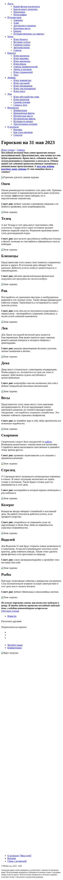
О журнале (13, 127)
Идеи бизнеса (20, 39)
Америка (18, 20)
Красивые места (21, 28)
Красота (11, 53)
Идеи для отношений (24, 88)
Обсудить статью (10, 611)
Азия (16, 23)
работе (48, 441)
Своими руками (21, 102)
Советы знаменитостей (25, 66)
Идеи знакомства (22, 80)
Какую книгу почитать (25, 9)
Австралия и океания (24, 25)
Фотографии (20, 14)
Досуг (10, 3)
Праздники (19, 12)
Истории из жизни (23, 121)
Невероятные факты (24, 113)
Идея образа (19, 64)
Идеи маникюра (21, 61)
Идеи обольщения (22, 85)
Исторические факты (24, 118)
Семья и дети (20, 105)
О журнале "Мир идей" (19, 855)
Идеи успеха (7, 150)
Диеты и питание (22, 69)
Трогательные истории (25, 124)
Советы (17, 50)
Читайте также (15, 645)
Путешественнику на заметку (28, 34)
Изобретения (20, 110)
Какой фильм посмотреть (26, 6)
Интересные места (23, 116)
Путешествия (14, 17)
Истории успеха (21, 42)
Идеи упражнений (23, 72)
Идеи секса (19, 91)
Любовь (11, 77)
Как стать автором (23, 132)
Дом (9, 94)
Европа (17, 31)
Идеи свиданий (21, 83)
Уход (15, 75)
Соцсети (17, 135)
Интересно (13, 107)
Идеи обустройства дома (26, 96)
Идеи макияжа (21, 58)
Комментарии (14, 647)
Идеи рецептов (21, 99)
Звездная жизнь (21, 47)
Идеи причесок (21, 55)
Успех (10, 36)
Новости (11, 616)
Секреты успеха (21, 44)
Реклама (17, 129)
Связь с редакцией (17, 861)
